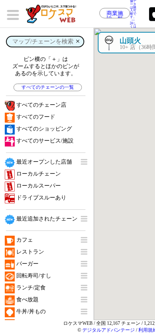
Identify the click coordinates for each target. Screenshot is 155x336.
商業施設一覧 (115, 14)
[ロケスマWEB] (53, 14)
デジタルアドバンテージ (108, 330)
